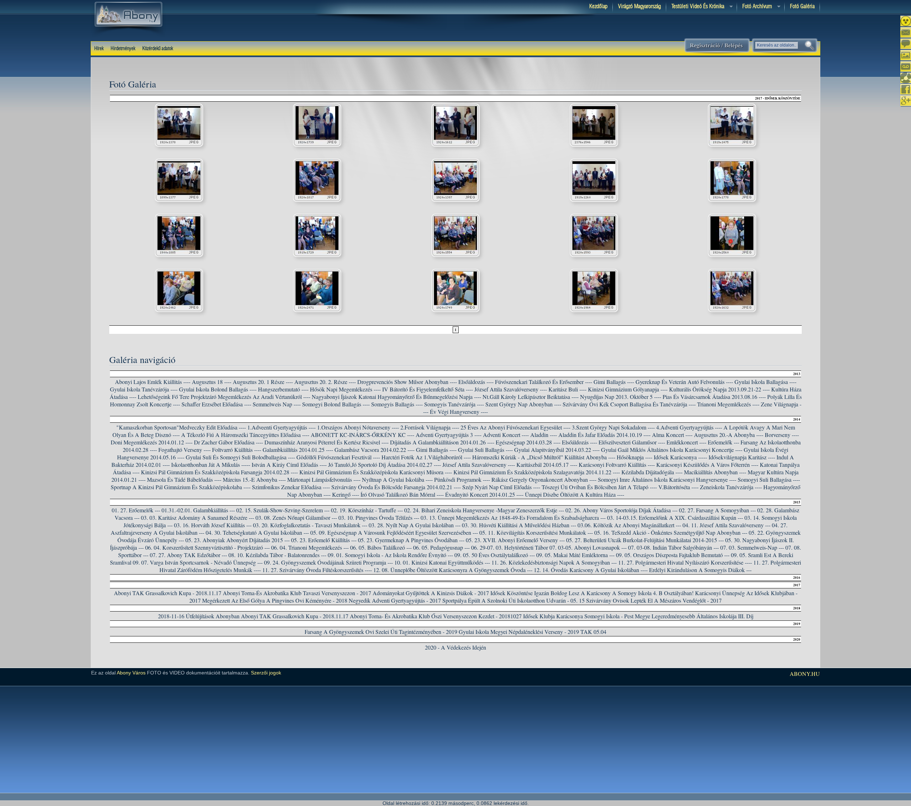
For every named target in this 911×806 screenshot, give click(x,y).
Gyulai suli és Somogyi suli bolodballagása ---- (240, 457)
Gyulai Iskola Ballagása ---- (765, 381)
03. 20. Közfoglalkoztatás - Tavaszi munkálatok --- (310, 525)
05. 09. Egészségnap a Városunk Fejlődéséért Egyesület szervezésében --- (394, 532)
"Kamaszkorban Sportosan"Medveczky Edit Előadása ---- (181, 427)
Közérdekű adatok (157, 48)
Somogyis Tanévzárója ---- (454, 404)
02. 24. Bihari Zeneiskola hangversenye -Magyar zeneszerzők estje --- (484, 510)
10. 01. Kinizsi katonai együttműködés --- (442, 562)
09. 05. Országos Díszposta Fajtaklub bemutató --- (673, 555)
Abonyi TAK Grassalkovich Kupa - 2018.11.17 (167, 593)
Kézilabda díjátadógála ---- (652, 472)
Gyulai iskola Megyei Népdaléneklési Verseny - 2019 (519, 631)
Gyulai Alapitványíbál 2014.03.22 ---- (557, 449)
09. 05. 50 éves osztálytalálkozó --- (494, 555)
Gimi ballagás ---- (436, 449)
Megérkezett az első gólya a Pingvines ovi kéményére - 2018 (274, 600)
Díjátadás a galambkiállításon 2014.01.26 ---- (442, 442)
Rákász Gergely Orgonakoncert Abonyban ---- (543, 479)
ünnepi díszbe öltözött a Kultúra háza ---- (574, 494)
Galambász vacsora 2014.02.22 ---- (375, 449)
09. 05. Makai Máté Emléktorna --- (575, 555)
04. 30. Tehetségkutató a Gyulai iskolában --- (257, 532)
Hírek (99, 48)
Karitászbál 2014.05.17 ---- (546, 464)
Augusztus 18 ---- (211, 381)
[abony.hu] (128, 35)
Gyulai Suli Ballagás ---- (485, 449)
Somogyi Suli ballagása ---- (769, 479)
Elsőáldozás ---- (476, 381)
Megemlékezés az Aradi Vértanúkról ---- (264, 396)
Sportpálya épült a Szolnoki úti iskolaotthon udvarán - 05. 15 (513, 600)
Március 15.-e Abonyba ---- (254, 479)
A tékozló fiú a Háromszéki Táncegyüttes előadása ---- (245, 434)
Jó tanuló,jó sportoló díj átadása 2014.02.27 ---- (384, 464)
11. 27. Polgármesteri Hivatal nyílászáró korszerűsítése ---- (685, 562)
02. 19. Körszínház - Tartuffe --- (367, 510)
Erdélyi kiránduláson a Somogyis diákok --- (700, 569)
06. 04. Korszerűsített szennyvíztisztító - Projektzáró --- (207, 547)
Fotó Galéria (802, 6)
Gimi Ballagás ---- (614, 381)
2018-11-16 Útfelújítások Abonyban (198, 616)
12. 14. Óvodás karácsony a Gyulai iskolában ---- (591, 569)
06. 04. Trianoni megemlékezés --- (310, 547)
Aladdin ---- (543, 434)
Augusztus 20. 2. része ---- (325, 381)
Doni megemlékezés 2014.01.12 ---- (152, 442)
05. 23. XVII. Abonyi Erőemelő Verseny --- (515, 540)
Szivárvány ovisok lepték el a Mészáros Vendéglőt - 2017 (654, 600)
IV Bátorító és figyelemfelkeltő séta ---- (427, 389)
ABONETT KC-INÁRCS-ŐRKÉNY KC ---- (362, 434)
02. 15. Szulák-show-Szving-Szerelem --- (283, 510)
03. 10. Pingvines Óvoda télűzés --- (378, 517)
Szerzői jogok (266, 673)
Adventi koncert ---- (506, 434)
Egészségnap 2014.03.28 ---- (528, 442)
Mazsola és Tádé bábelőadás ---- (184, 479)
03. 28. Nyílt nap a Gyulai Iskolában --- (414, 525)
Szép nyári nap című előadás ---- (501, 487)
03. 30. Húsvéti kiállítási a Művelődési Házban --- (519, 525)
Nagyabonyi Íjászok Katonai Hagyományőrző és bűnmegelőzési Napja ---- (396, 396)
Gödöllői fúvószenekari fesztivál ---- (338, 457)
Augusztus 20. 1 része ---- (263, 381)
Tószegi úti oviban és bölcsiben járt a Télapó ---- (599, 487)
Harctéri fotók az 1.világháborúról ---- (426, 457)
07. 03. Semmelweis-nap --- (752, 547)
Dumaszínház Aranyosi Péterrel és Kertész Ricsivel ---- (326, 442)
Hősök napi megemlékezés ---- (345, 389)
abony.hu (805, 673)
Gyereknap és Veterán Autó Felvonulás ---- (684, 381)
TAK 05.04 (593, 631)
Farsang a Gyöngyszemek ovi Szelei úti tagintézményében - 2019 (381, 631)
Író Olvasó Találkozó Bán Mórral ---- (402, 494)
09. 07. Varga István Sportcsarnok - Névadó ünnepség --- (198, 562)
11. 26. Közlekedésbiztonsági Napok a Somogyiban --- (554, 562)
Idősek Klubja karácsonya (553, 616)
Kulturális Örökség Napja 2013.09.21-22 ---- (719, 389)
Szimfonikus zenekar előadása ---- (291, 487)
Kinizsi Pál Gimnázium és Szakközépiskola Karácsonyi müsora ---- (375, 472)
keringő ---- (345, 494)
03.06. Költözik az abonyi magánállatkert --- (629, 525)
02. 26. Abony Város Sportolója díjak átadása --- (621, 510)
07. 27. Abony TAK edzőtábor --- (188, 555)
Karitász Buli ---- (567, 389)
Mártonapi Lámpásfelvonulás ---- (323, 479)
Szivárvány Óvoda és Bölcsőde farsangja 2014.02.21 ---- (396, 487)
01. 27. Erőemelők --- (136, 510)
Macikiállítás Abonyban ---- (715, 472)
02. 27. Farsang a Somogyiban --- (717, 510)
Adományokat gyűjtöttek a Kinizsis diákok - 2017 (431, 593)
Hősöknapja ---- (634, 457)
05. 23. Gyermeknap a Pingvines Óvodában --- (411, 540)
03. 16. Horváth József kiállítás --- (213, 525)
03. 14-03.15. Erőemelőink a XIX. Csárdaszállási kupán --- (675, 517)
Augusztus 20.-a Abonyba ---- (728, 434)
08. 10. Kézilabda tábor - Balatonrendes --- (277, 555)
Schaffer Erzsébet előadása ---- (216, 404)
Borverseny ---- (782, 434)
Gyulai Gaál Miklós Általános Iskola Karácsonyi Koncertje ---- (671, 449)
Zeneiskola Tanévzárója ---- (731, 487)
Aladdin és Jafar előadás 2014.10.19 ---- (604, 434)
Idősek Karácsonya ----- (680, 457)
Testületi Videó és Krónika (695, 7)
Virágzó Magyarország (639, 6)
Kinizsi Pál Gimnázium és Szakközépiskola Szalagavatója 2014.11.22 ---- (536, 472)
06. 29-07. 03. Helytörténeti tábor (509, 547)
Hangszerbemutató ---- (283, 389)
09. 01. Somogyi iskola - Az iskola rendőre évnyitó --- (390, 555)
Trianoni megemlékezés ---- (728, 404)
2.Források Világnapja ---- (429, 427)
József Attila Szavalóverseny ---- (510, 389)
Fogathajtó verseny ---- (184, 449)
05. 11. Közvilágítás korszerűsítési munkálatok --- (536, 532)
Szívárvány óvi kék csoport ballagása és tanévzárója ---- (629, 404)
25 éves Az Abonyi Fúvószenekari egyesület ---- (515, 427)
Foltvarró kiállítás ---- (236, 449)
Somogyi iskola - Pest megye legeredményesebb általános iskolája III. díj (668, 616)
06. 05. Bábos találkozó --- (381, 547)
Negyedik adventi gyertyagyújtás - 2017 (395, 600)
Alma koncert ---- (672, 434)
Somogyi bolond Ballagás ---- (336, 404)
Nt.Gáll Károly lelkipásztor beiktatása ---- (531, 396)
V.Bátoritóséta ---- (678, 487)
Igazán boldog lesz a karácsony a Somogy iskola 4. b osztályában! (614, 593)
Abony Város (131, 673)
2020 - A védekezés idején (455, 647)
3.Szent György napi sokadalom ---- (613, 427)
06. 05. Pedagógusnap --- (441, 547)
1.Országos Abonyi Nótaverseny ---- (358, 427)
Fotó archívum (754, 7)
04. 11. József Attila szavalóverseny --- (726, 525)
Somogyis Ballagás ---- (397, 404)
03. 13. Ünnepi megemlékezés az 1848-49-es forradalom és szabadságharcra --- (513, 517)
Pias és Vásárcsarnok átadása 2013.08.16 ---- (714, 396)
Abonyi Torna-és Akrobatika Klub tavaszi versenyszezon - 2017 (297, 593)
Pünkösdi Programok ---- (462, 479)
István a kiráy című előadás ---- (289, 464)
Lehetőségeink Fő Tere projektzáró (177, 396)
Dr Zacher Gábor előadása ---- (228, 442)
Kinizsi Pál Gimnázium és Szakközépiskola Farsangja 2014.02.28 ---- (219, 472)
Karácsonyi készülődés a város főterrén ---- (707, 464)
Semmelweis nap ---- (277, 404)
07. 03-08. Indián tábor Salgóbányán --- (673, 547)
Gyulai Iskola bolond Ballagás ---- (218, 389)
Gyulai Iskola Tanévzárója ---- (144, 389)
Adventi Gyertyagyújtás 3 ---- (448, 434)
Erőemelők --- (723, 442)
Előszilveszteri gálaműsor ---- (632, 442)
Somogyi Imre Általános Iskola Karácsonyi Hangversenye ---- (667, 479)
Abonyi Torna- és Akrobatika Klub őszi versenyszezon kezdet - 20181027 (436, 616)
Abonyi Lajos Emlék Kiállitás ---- (152, 381)
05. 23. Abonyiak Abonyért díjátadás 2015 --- (237, 540)
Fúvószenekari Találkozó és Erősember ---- (543, 381)
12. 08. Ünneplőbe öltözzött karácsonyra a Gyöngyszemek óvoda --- (452, 569)
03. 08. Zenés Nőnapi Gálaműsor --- (296, 517)
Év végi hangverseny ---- (459, 411)
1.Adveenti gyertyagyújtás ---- (281, 427)
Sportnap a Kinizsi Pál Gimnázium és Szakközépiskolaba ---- (181, 487)
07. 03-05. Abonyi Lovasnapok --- (588, 547)
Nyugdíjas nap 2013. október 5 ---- (620, 396)
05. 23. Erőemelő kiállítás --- (324, 540)
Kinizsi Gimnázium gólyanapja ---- (628, 389)
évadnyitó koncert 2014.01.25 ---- (484, 494)
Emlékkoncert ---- (686, 442)
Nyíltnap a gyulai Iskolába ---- (397, 479)
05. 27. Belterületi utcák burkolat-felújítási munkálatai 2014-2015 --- (645, 540)
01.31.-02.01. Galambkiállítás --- (198, 510)
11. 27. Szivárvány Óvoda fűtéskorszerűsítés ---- (317, 569)
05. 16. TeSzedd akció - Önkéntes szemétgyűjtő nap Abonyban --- (670, 532)
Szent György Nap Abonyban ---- (523, 404)
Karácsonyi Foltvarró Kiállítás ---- (617, 464)
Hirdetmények (123, 48)
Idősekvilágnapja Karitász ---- (742, 457)
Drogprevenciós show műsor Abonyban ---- (407, 381)
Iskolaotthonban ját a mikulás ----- (210, 464)
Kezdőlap (598, 6)
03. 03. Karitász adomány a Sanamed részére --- (197, 517)
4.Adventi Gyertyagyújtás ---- (689, 427)
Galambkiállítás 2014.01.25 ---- (298, 449)
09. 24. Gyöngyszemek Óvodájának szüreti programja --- (328, 562)
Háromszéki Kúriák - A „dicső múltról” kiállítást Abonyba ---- (543, 457)
